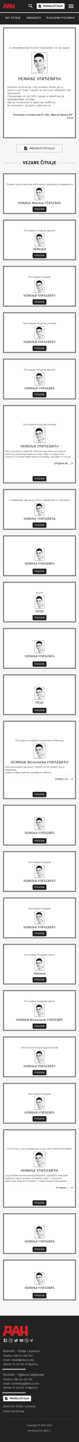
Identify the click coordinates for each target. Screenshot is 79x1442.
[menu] (71, 6)
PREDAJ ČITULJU (53, 6)
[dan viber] (27, 1341)
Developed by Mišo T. (39, 1430)
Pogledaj (39, 209)
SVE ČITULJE (13, 17)
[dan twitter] (16, 1341)
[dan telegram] (31, 1341)
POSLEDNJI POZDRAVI (61, 17)
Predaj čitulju (19, 1398)
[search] (30, 6)
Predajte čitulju (42, 148)
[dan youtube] (22, 1341)
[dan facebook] (5, 1341)
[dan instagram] (11, 1341)
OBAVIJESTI (33, 17)
